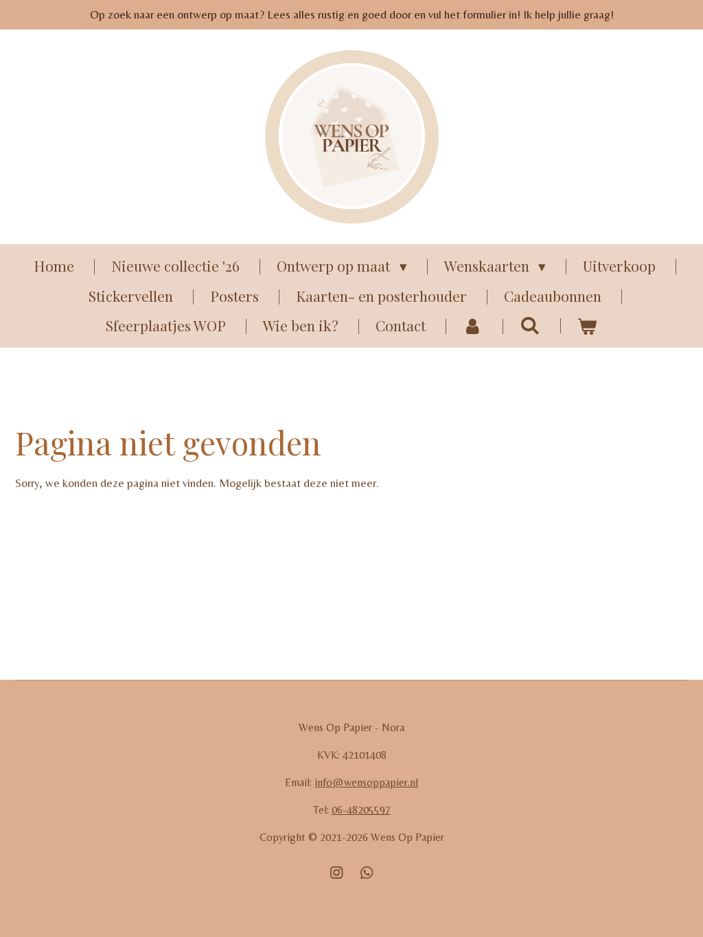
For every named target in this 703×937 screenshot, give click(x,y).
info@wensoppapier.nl (366, 782)
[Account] (472, 326)
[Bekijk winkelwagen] (587, 326)
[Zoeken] (529, 324)
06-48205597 (361, 809)
